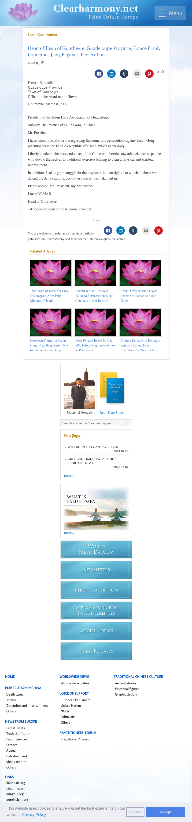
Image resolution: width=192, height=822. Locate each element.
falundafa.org (15, 783)
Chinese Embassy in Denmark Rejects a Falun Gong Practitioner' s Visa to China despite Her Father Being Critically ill (140, 350)
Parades (11, 745)
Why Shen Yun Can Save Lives (93, 447)
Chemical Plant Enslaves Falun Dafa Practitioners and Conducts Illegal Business (94, 295)
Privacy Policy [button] (34, 815)
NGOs (65, 711)
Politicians (68, 717)
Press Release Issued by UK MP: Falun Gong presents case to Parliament (95, 345)
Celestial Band (16, 756)
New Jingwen (74, 435)
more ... (69, 476)
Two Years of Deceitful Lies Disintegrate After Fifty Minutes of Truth (49, 295)
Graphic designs (126, 694)
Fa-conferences (16, 739)
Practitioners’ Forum (75, 739)
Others (11, 711)
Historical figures (127, 689)
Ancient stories (125, 683)
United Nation (71, 705)
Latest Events (15, 728)
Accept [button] (165, 812)
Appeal (11, 750)
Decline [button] (135, 812)
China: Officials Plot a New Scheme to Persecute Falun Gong (139, 295)
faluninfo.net (15, 788)
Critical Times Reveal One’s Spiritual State (92, 461)
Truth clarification (18, 733)
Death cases (14, 694)
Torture (11, 700)
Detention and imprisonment (27, 705)
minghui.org (15, 794)
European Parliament (76, 700)
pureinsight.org (17, 799)
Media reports (16, 762)
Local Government (42, 34)
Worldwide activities (75, 683)
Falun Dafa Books (112, 413)
